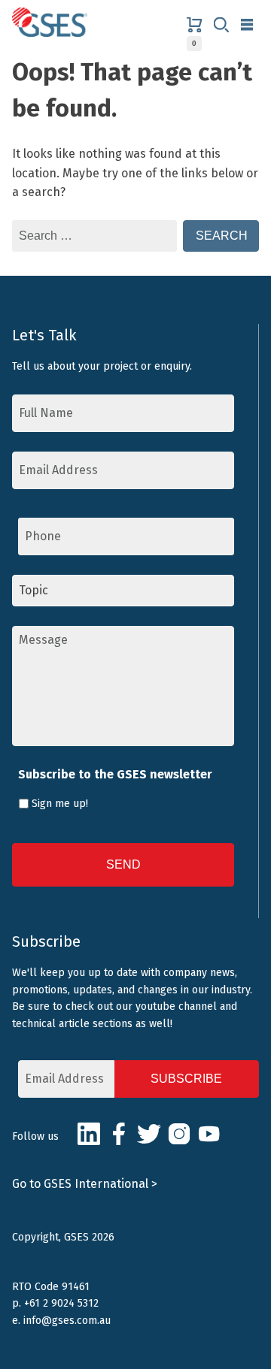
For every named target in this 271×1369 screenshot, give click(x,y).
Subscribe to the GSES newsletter (115, 774)
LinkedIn (89, 1134)
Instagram (179, 1134)
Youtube (209, 1134)
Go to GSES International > (84, 1184)
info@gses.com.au (67, 1320)
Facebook (119, 1134)
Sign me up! (60, 803)
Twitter (149, 1134)
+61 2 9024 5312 (61, 1303)
